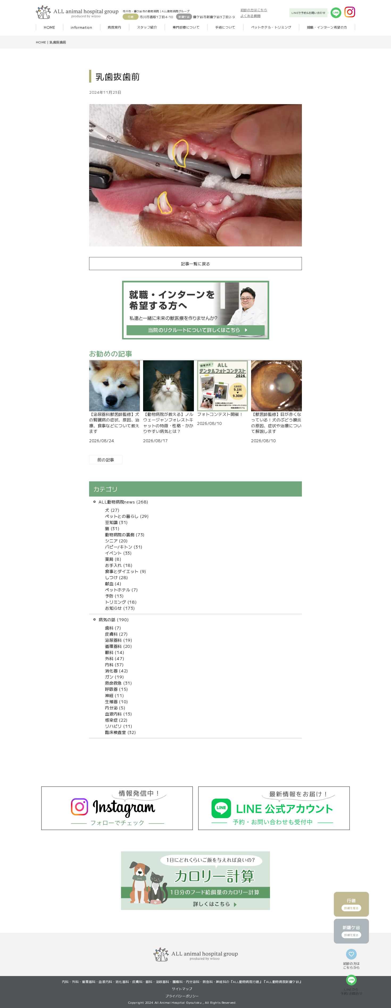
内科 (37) (114, 664)
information (81, 27)
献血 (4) (113, 583)
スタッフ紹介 (147, 27)
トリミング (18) (121, 602)
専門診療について (186, 27)
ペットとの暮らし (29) (127, 516)
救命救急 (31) (118, 683)
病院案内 (114, 27)
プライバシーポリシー (182, 996)
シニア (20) (116, 540)
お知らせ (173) (120, 608)
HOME (49, 27)
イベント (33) (118, 553)
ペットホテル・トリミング (271, 27)
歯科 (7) (113, 628)
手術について (225, 27)
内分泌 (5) (115, 707)
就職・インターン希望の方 (327, 27)
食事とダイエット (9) (125, 571)
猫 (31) (112, 528)
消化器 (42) (116, 670)
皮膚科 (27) (116, 634)
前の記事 (105, 459)
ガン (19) (114, 677)
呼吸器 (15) (116, 689)
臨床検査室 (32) (120, 732)
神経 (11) (114, 695)
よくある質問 (250, 15)
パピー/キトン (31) (124, 547)
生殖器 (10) (116, 701)
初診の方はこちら (253, 9)
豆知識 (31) (116, 522)
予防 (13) (114, 596)
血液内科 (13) (118, 714)
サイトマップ (182, 988)
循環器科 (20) (118, 646)
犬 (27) (112, 510)
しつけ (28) (116, 577)
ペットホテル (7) (121, 589)
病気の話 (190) (114, 619)
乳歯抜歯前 (57, 42)
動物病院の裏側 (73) (125, 534)
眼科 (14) (114, 652)
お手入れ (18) (119, 565)
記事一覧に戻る (195, 263)
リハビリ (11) (118, 726)
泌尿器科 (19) (118, 640)
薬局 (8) (113, 559)
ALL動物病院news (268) (123, 502)
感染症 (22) (116, 720)
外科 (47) (114, 658)
